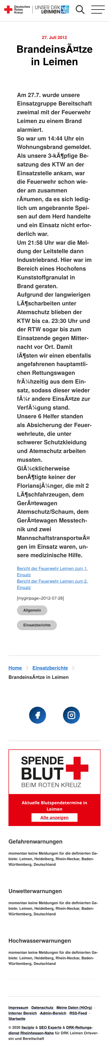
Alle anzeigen (54, 817)
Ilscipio (27, 1027)
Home (15, 667)
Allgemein (32, 610)
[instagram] (71, 715)
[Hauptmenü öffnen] (98, 9)
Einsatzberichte (37, 625)
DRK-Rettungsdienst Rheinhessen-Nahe (50, 1030)
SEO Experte (50, 1027)
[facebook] (37, 715)
